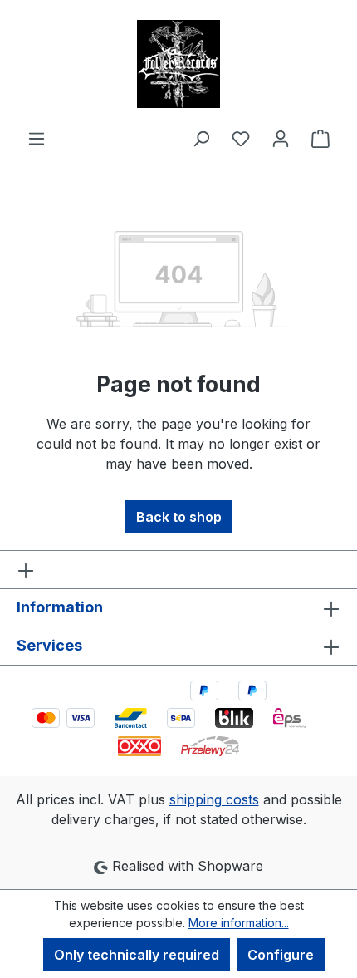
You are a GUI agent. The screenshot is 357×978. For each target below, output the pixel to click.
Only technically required (136, 954)
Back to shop (179, 517)
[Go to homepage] (178, 64)
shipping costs (214, 799)
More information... (238, 923)
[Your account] (281, 138)
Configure (280, 954)
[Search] (201, 138)
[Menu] (36, 138)
